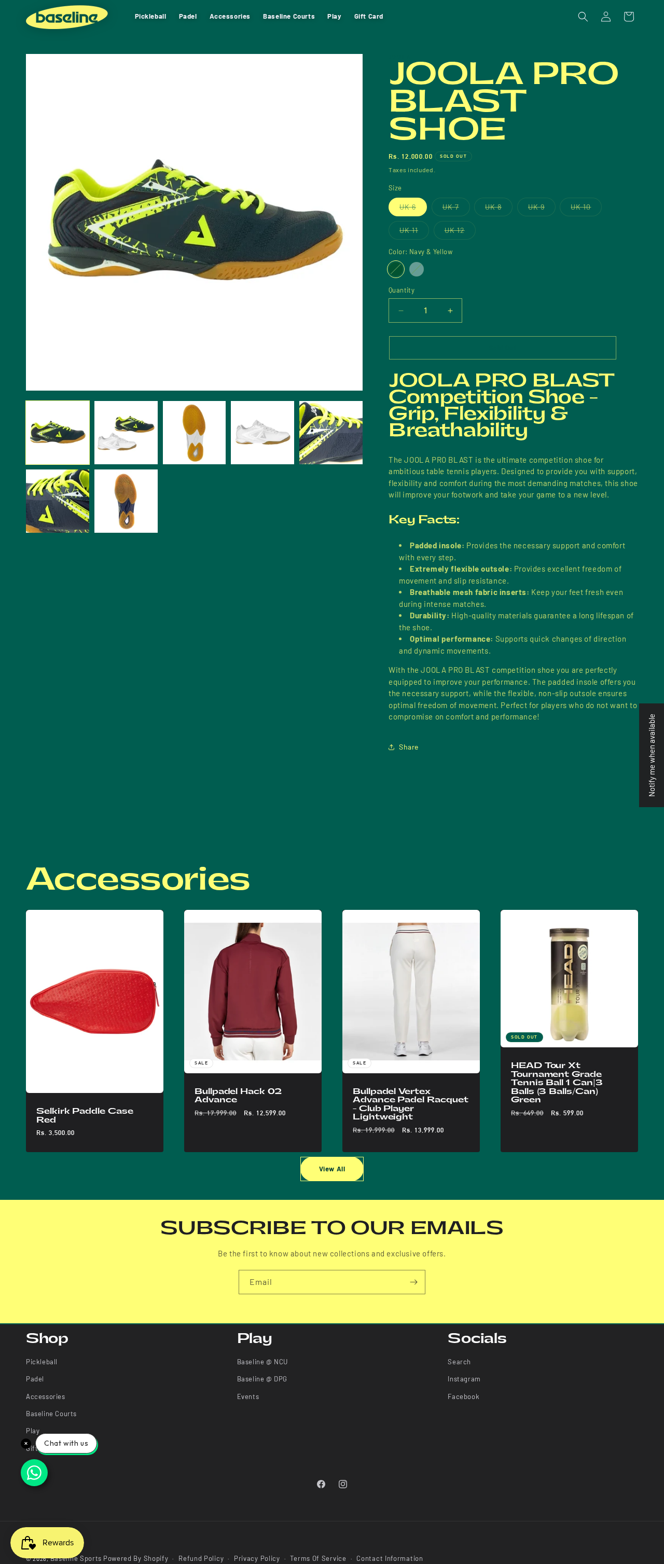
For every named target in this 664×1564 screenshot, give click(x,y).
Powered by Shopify (136, 1558)
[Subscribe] (413, 1282)
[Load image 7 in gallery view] (126, 501)
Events (248, 1396)
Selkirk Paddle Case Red (84, 1115)
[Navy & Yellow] (396, 269)
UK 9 (542, 209)
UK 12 (460, 232)
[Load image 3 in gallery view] (194, 432)
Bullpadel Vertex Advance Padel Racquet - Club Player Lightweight (410, 1104)
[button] (583, 16)
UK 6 (413, 209)
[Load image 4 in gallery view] (262, 432)
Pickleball (42, 1362)
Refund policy (201, 1558)
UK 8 (499, 209)
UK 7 (456, 209)
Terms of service (318, 1558)
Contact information (389, 1558)
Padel (35, 1379)
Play (32, 1431)
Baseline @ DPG (262, 1379)
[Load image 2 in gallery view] (126, 432)
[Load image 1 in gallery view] (57, 432)
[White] (416, 269)
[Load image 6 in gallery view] (57, 501)
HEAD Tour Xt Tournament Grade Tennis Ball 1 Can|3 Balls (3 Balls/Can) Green (557, 1082)
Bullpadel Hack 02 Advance (238, 1095)
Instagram (464, 1379)
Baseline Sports (76, 1558)
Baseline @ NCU (262, 1362)
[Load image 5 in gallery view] (331, 432)
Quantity (401, 290)
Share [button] (409, 746)
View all (332, 1169)
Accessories (45, 1396)
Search (459, 1362)
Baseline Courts (51, 1414)
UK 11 (414, 232)
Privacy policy (257, 1558)
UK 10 (586, 209)
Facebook (463, 1396)
